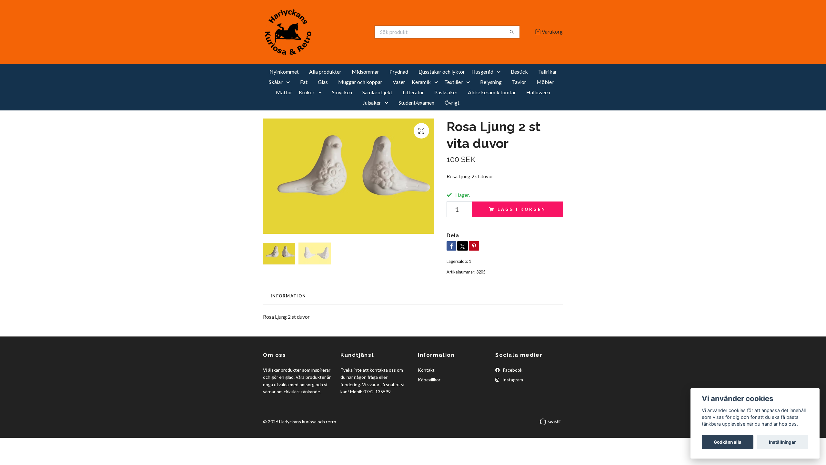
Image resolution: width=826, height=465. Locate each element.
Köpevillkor (429, 379)
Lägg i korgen (522, 209)
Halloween (538, 92)
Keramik (421, 82)
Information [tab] (288, 295)
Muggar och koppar (360, 82)
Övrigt (452, 102)
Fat (303, 82)
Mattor (284, 92)
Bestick (519, 71)
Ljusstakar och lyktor (441, 71)
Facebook (512, 370)
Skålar (276, 82)
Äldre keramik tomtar (492, 92)
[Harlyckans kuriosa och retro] (338, 32)
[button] (500, 72)
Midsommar (365, 71)
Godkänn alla (727, 442)
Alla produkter (325, 71)
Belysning (491, 82)
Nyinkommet (284, 71)
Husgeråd (482, 71)
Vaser (399, 82)
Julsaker (372, 102)
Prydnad (398, 71)
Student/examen (416, 102)
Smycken (342, 92)
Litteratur (413, 92)
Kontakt (426, 370)
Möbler (545, 82)
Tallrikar (547, 71)
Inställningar (782, 442)
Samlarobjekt (377, 92)
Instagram (512, 379)
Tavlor (519, 82)
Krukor (307, 92)
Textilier (453, 82)
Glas (323, 82)
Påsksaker (446, 92)
